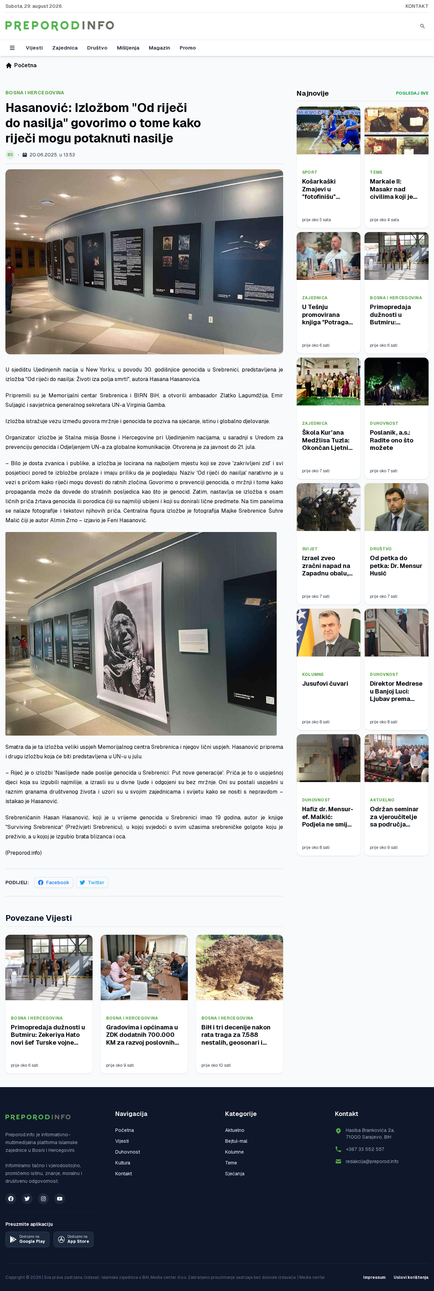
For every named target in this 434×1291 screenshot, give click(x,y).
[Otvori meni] (12, 48)
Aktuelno (382, 800)
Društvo (97, 47)
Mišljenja (128, 47)
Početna (124, 1130)
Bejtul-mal (236, 1141)
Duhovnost (384, 423)
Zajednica (65, 47)
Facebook (58, 882)
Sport (310, 172)
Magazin (159, 47)
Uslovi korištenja (411, 1277)
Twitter (96, 882)
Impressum (374, 1277)
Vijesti (34, 47)
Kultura (122, 1163)
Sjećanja (234, 1174)
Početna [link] (25, 65)
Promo (188, 47)
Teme (376, 172)
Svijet (310, 549)
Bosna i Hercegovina (34, 93)
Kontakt (417, 6)
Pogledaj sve (412, 93)
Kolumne (313, 674)
